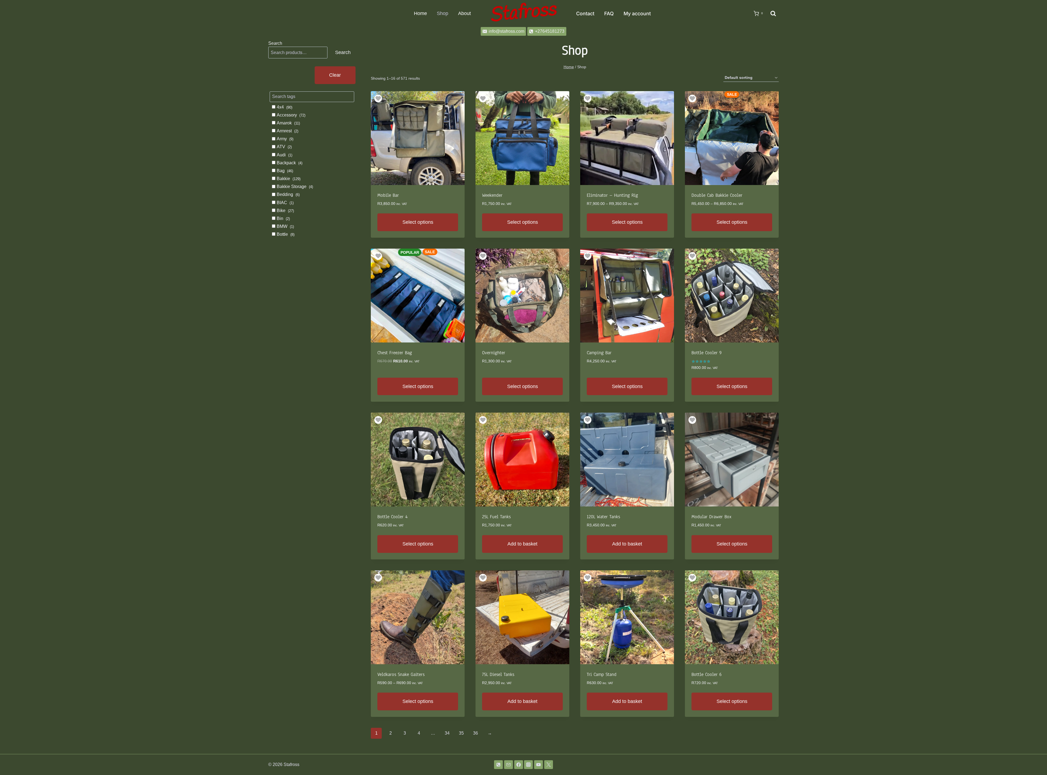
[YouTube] (538, 764)
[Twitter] (548, 764)
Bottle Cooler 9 (706, 353)
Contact (585, 13)
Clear (335, 75)
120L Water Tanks (603, 517)
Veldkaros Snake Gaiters (401, 674)
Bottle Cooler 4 (392, 517)
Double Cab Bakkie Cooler (716, 195)
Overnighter (493, 353)
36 (475, 733)
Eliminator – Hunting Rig (612, 195)
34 (447, 733)
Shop (442, 13)
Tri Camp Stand (601, 674)
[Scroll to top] (1034, 756)
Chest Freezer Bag (394, 353)
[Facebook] (518, 764)
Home (420, 13)
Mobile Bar (388, 195)
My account (637, 13)
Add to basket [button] (522, 544)
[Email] (508, 764)
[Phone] (498, 764)
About (464, 13)
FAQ (609, 13)
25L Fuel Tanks (496, 517)
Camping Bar (599, 353)
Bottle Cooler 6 (706, 674)
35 (461, 733)
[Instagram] (528, 764)
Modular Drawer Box (711, 517)
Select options (417, 222)
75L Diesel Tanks (498, 674)
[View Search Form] (773, 13)
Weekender (492, 195)
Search (275, 43)
